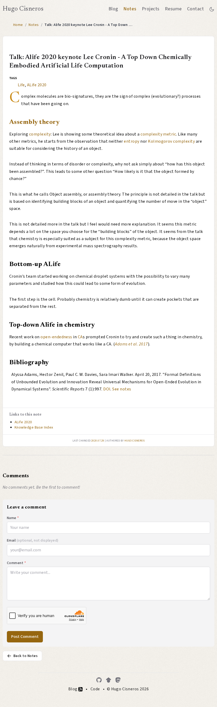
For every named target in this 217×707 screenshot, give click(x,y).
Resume (173, 9)
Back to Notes (25, 656)
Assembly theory (34, 122)
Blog (113, 9)
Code (95, 689)
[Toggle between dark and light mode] (211, 9)
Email (32, 540)
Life (21, 85)
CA (80, 337)
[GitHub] (99, 680)
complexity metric (158, 134)
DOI (106, 389)
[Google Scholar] (108, 680)
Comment (16, 563)
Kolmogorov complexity (171, 141)
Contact (195, 9)
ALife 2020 (37, 85)
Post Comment (25, 637)
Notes (129, 9)
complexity (40, 134)
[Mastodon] (118, 680)
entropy (131, 141)
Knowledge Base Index (34, 427)
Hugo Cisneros (23, 9)
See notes (121, 389)
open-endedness (56, 337)
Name (13, 518)
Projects (151, 9)
